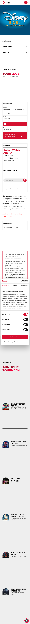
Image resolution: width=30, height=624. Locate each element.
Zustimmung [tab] (5, 285)
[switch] (25, 319)
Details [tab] (15, 285)
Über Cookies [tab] (24, 285)
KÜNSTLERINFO (7, 47)
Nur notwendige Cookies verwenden (15, 341)
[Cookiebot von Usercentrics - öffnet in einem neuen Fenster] (21, 281)
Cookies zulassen (15, 337)
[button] (26, 620)
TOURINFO (5, 52)
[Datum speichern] (15, 123)
